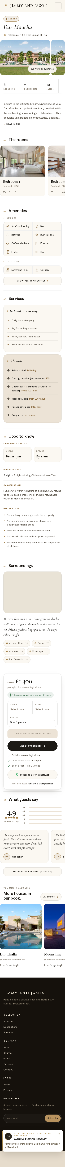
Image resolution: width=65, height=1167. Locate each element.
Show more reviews (32, 871)
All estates (49, 896)
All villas (8, 1021)
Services (8, 1032)
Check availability (30, 746)
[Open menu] (58, 5)
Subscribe (52, 1118)
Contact (8, 1069)
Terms (7, 1084)
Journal (7, 1052)
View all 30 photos (44, 68)
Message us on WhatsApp (35, 774)
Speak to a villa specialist (40, 783)
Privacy (7, 1090)
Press (6, 1058)
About (6, 1047)
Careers (8, 1064)
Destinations (10, 1026)
